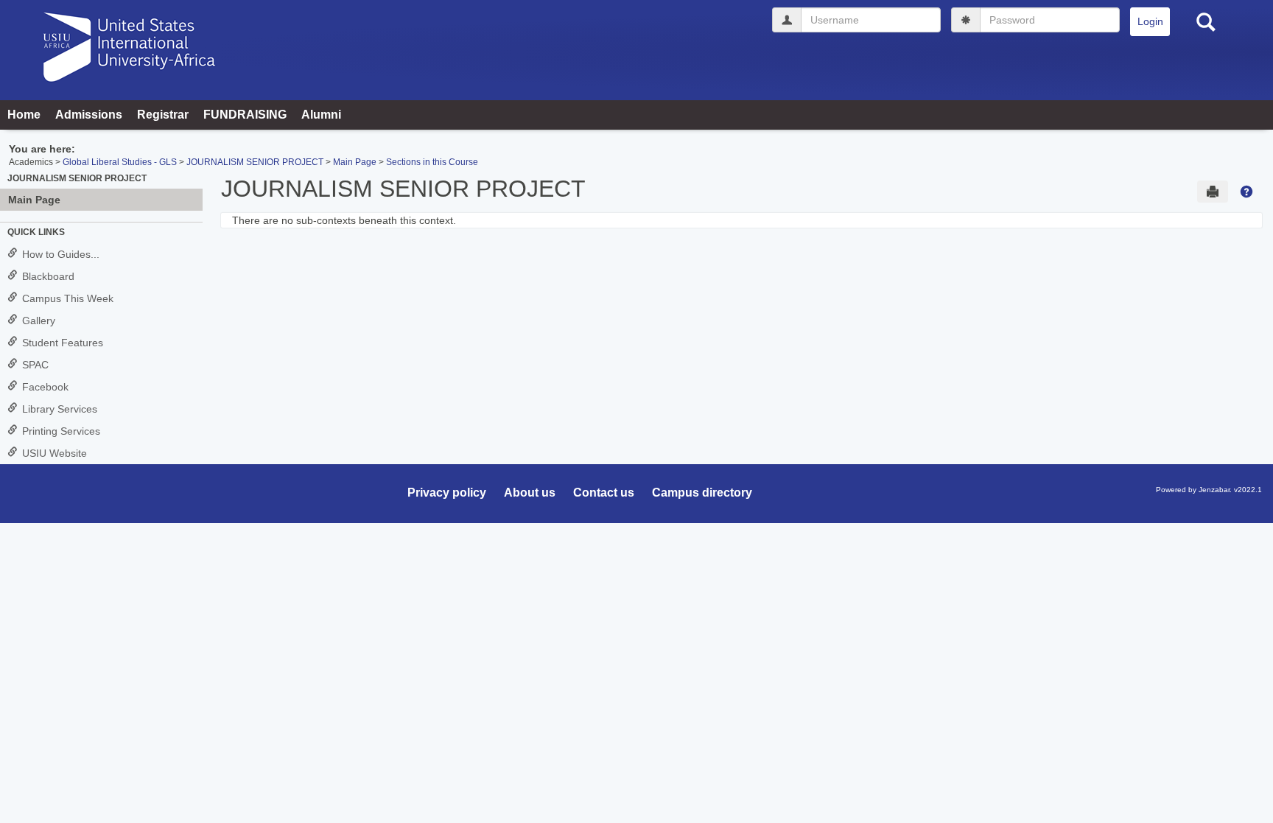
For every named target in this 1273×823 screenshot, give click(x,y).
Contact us (603, 492)
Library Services (59, 409)
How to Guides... (60, 254)
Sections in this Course (432, 162)
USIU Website (54, 453)
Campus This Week (67, 298)
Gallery (38, 320)
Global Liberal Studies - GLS (120, 162)
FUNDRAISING (245, 114)
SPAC (35, 365)
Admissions (88, 114)
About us (529, 492)
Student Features (62, 343)
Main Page (354, 162)
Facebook (45, 387)
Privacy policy (446, 492)
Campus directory (702, 492)
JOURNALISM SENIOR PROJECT (254, 162)
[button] (1246, 192)
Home (24, 114)
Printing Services (61, 431)
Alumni (321, 114)
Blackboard (48, 276)
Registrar (163, 114)
